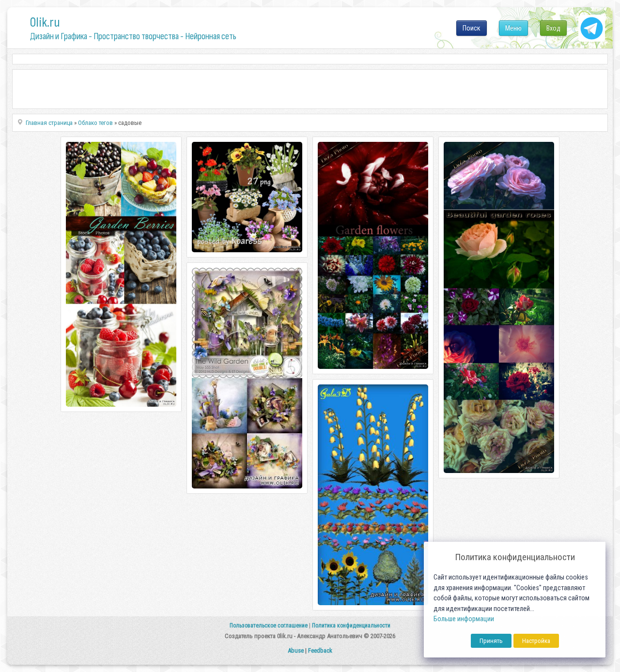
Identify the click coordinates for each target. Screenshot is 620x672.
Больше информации (464, 619)
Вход (553, 28)
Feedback (320, 650)
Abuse (296, 650)
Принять (491, 640)
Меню (513, 28)
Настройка (536, 640)
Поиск (471, 28)
